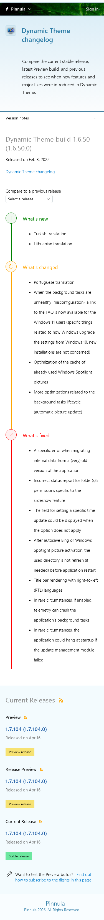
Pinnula (18, 9)
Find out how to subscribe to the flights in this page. (53, 877)
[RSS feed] (61, 699)
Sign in (92, 9)
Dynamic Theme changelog (30, 171)
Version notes (17, 118)
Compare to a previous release (34, 191)
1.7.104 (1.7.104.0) (26, 728)
